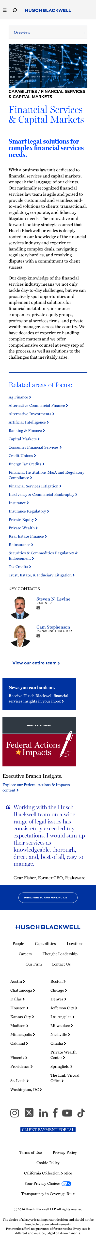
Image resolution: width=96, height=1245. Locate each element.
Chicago (57, 990)
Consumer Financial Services (34, 447)
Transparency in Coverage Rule (48, 1193)
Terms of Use (30, 1152)
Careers (25, 953)
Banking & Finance (26, 430)
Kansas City (21, 1016)
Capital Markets (23, 439)
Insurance (18, 503)
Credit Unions (21, 455)
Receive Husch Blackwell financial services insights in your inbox (38, 698)
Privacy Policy (65, 1152)
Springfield (60, 1066)
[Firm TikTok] (81, 1115)
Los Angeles (61, 1016)
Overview (22, 32)
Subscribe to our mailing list (46, 897)
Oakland (18, 1043)
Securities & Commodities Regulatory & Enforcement (43, 555)
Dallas (16, 999)
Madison (18, 1025)
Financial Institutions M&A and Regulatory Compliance (46, 475)
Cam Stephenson (53, 626)
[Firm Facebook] (57, 1115)
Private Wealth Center (63, 1054)
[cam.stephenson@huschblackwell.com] (38, 636)
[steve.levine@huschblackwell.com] (38, 608)
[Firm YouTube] (69, 1115)
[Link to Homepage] (47, 11)
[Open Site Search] (14, 9)
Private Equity (22, 519)
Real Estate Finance (27, 536)
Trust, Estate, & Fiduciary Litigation (41, 575)
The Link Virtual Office (65, 1077)
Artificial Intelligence (28, 422)
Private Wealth (22, 528)
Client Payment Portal (48, 1129)
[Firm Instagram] (16, 1115)
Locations (75, 943)
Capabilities (23, 91)
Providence (20, 1066)
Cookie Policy (48, 1162)
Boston (57, 981)
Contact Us (61, 964)
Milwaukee (60, 1025)
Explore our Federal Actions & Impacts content (36, 787)
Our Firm (34, 964)
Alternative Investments (30, 414)
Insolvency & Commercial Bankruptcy (42, 494)
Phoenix (17, 1057)
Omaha (57, 1043)
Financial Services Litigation (34, 486)
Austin (16, 981)
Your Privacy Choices (43, 1183)
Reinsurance (20, 544)
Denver (57, 999)
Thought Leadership (60, 953)
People (18, 943)
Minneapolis (21, 1034)
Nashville (59, 1034)
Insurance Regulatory (28, 511)
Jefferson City (62, 1008)
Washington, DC (25, 1089)
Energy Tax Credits (25, 464)
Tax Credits (19, 567)
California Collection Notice (48, 1173)
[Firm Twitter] (31, 1115)
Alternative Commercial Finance (37, 405)
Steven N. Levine (53, 598)
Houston (18, 1008)
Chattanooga (21, 990)
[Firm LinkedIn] (45, 1115)
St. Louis (18, 1080)
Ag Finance (19, 397)
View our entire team (35, 663)
